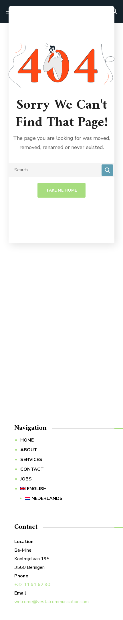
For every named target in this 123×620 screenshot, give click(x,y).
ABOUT (28, 450)
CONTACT (32, 469)
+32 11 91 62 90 (32, 584)
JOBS (26, 479)
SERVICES (31, 459)
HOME (27, 440)
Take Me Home (61, 190)
